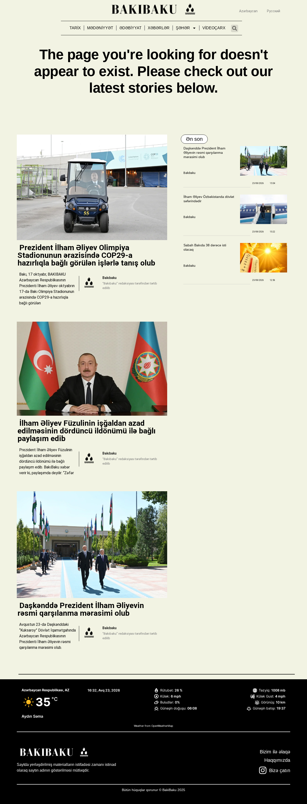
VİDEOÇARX (213, 28)
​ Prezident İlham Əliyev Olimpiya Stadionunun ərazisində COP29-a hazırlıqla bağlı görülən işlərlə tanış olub (87, 255)
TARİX (75, 28)
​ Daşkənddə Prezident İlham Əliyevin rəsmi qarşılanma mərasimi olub (81, 609)
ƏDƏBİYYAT (130, 28)
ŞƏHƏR (183, 28)
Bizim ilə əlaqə (275, 751)
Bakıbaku (189, 173)
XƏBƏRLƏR (159, 28)
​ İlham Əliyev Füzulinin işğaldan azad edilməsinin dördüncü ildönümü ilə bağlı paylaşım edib (87, 431)
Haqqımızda (277, 760)
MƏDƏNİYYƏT (100, 28)
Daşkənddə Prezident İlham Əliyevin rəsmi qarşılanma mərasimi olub (204, 152)
